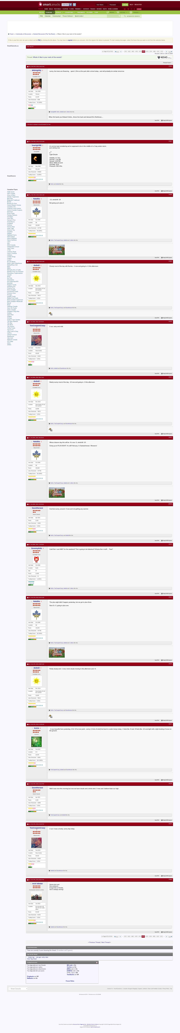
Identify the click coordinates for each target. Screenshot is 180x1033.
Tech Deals (57, 9)
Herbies (9, 233)
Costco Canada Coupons (14, 210)
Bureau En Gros (12, 203)
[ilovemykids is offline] (36, 559)
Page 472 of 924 (108, 51)
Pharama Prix (11, 286)
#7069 (170, 261)
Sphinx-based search (95, 1027)
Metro (9, 268)
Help (131, 4)
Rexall (9, 303)
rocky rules (45, 957)
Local (123, 12)
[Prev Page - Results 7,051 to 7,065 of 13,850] (121, 51)
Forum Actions (67, 16)
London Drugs (11, 256)
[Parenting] (134, 9)
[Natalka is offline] (36, 212)
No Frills (9, 278)
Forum (50, 12)
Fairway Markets (12, 215)
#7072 (170, 437)
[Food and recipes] (131, 9)
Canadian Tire (11, 207)
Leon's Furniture (12, 253)
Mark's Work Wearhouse (14, 263)
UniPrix (9, 333)
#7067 (170, 141)
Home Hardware (12, 238)
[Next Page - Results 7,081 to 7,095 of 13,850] (166, 51)
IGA (8, 243)
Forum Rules (70, 981)
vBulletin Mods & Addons (93, 1024)
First (117, 52)
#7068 (170, 194)
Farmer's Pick (11, 220)
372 (125, 51)
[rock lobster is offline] (36, 896)
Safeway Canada (12, 306)
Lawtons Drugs (11, 251)
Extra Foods (11, 213)
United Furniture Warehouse (12, 335)
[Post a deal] (139, 9)
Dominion (10, 212)
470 (136, 51)
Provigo (9, 295)
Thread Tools (166, 62)
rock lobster (37, 884)
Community (56, 16)
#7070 (170, 321)
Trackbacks (70, 974)
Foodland (10, 223)
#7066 (170, 66)
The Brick (10, 324)
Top (96, 12)
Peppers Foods (11, 285)
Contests (86, 9)
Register (138, 4)
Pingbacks (30, 976)
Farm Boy (10, 218)
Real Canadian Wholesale (15, 301)
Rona (8, 305)
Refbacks (30, 978)
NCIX (8, 276)
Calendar (48, 16)
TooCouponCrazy (58, 240)
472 (143, 51)
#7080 (170, 879)
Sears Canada (11, 310)
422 (129, 51)
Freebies (78, 9)
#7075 (170, 597)
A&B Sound (10, 192)
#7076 (170, 663)
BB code (69, 965)
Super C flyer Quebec (13, 320)
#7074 (170, 544)
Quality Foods (11, 296)
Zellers (9, 344)
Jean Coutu (10, 248)
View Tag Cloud (31, 959)
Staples (9, 316)
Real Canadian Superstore (15, 300)
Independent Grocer (13, 246)
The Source (10, 326)
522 (158, 51)
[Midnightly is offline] (36, 84)
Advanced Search (133, 16)
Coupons (65, 9)
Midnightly (36, 70)
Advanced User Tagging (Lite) (79, 1024)
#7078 (170, 783)
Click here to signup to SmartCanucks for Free (38, 124)
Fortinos (9, 225)
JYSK (9, 250)
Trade (136, 12)
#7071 (170, 377)
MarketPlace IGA (12, 265)
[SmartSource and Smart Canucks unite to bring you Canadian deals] (15, 180)
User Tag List (30, 46)
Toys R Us (10, 329)
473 (147, 51)
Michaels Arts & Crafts (14, 270)
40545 (165, 57)
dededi (61, 111)
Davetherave (69, 307)
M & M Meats (11, 261)
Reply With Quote (167, 120)
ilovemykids (36, 548)
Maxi (8, 266)
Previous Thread (94, 942)
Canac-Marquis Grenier (14, 205)
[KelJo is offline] (36, 742)
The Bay (9, 323)
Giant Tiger (10, 228)
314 (38, 760)
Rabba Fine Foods (12, 298)
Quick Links (79, 16)
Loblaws (9, 255)
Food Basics (11, 222)
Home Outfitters (12, 240)
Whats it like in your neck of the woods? (47, 57)
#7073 (170, 504)
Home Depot (11, 236)
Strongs (9, 318)
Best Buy (10, 198)
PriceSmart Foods (12, 291)
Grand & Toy (11, 230)
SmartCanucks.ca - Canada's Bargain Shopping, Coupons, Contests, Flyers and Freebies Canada (138, 988)
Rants (105, 9)
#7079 (170, 823)
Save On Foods (12, 308)
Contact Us (110, 988)
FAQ (41, 16)
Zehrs (9, 343)
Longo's (9, 258)
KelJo (58, 111)
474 (151, 51)
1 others (68, 111)
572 (162, 51)
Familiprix (10, 217)
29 (37, 230)
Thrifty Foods (11, 328)
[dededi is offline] (36, 278)
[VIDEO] (69, 971)
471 (140, 51)
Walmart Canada (12, 339)
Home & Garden (113, 9)
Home (46, 9)
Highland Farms (12, 235)
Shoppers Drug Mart (13, 311)
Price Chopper (11, 290)
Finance (92, 9)
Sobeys (9, 313)
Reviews (99, 9)
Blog (41, 12)
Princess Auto (11, 293)
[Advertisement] (65, 132)
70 (37, 102)
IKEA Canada (11, 245)
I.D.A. (9, 241)
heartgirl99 (53, 111)
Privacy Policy (165, 988)
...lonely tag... (31, 957)
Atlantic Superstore (13, 197)
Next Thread (105, 942)
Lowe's (9, 260)
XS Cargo (10, 341)
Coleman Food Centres (14, 208)
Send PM (157, 120)
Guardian (10, 232)
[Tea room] (125, 9)
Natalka (36, 199)
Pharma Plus (11, 288)
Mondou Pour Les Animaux (15, 271)
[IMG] (68, 969)
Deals (51, 9)
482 (154, 51)
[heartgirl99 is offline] (36, 159)
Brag (112, 12)
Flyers (71, 9)
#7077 (170, 724)
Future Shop (11, 227)
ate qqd (38, 957)
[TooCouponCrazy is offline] (36, 340)
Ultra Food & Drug (12, 331)
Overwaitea (10, 280)
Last (170, 52)
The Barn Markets (12, 321)
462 (133, 51)
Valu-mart (10, 338)
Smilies (69, 967)
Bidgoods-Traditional (13, 200)
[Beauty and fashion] (128, 9)
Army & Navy (11, 195)
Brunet (9, 202)
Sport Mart (10, 315)
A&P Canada (11, 193)
